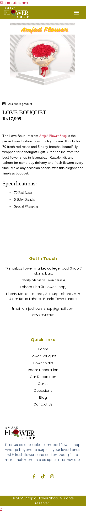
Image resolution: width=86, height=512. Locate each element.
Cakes (43, 383)
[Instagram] (52, 476)
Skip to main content (14, 3)
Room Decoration (43, 369)
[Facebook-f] (34, 476)
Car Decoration (43, 376)
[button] (76, 12)
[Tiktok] (43, 476)
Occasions (43, 390)
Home (43, 349)
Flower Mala (43, 363)
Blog (43, 397)
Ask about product (20, 104)
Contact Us (43, 404)
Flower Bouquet (43, 356)
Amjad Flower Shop (53, 136)
